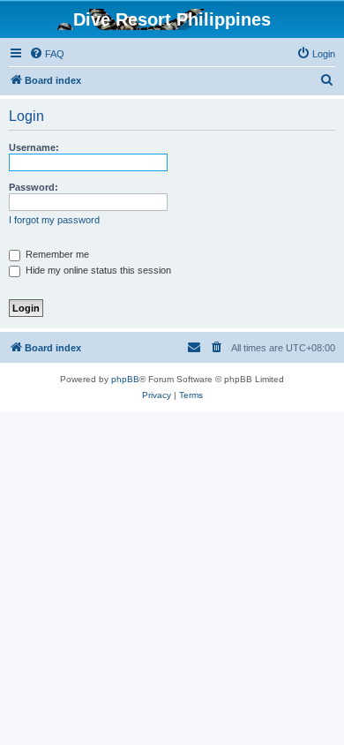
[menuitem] (46, 53)
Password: (33, 187)
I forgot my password (54, 219)
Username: (34, 147)
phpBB (125, 379)
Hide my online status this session (97, 270)
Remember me (56, 254)
